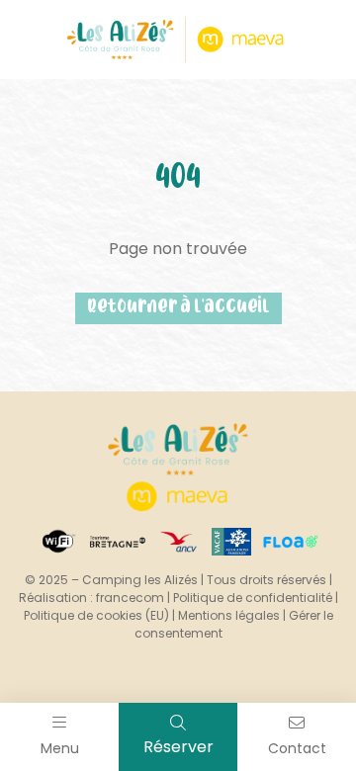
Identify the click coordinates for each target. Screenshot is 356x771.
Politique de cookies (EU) (96, 615)
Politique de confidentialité (252, 597)
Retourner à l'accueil (178, 308)
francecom (130, 597)
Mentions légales (229, 615)
